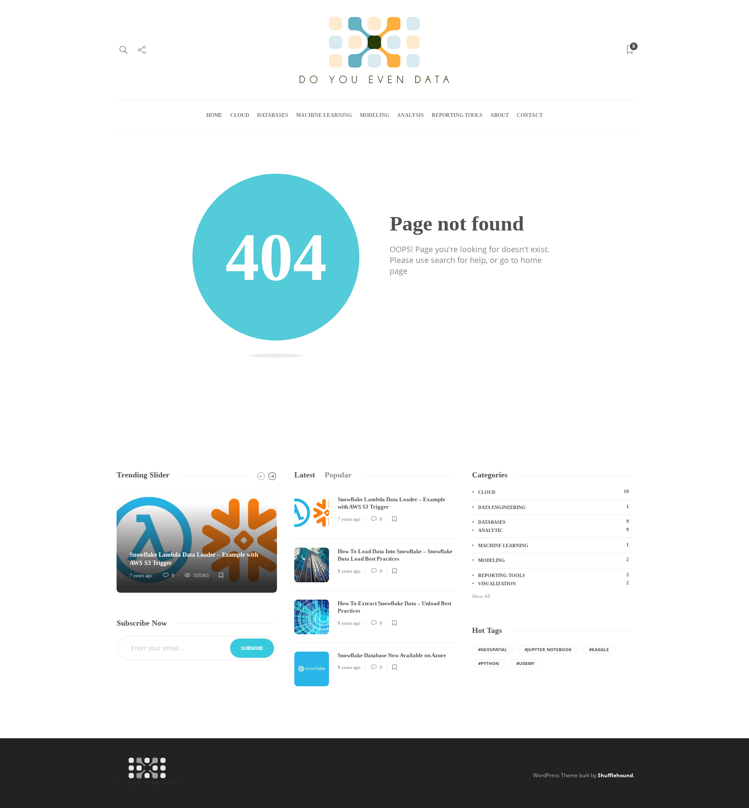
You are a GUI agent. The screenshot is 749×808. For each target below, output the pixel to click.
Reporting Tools (457, 115)
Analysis (410, 115)
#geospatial (492, 649)
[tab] (304, 475)
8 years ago (349, 571)
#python (488, 663)
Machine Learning (324, 115)
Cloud (239, 115)
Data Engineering (553, 507)
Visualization (553, 583)
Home (214, 115)
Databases (272, 115)
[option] (197, 540)
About (499, 115)
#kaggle (599, 649)
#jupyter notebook (548, 649)
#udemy (525, 663)
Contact (530, 115)
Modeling (374, 115)
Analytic (553, 530)
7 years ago (141, 575)
